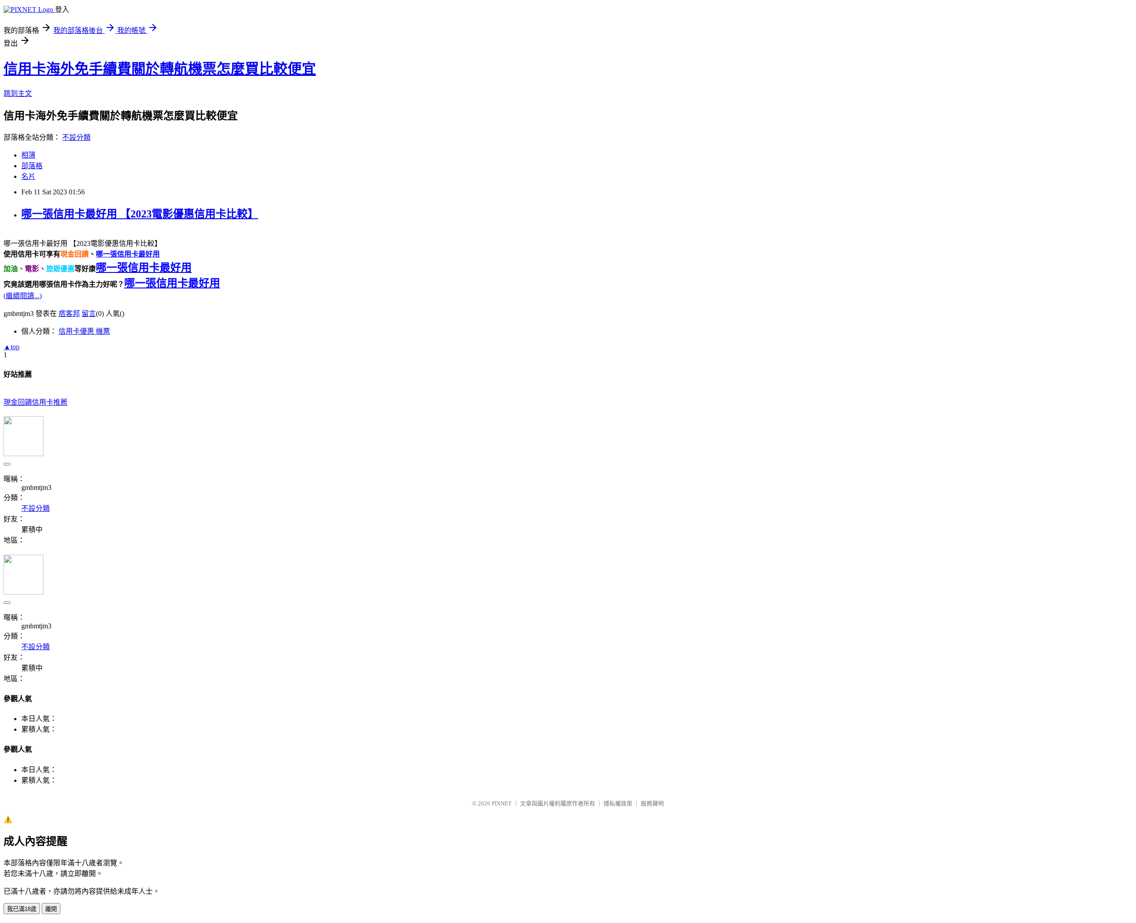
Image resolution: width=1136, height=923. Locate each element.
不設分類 (76, 137)
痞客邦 (69, 313)
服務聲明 (652, 803)
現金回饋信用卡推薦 (35, 402)
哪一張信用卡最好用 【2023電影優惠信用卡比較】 (139, 214)
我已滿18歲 (21, 909)
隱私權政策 (618, 803)
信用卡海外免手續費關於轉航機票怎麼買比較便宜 (160, 69)
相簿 (28, 155)
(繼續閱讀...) (23, 296)
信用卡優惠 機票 (84, 331)
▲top (12, 347)
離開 (51, 909)
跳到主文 (18, 93)
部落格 (32, 166)
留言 (89, 313)
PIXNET (502, 803)
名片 (28, 176)
